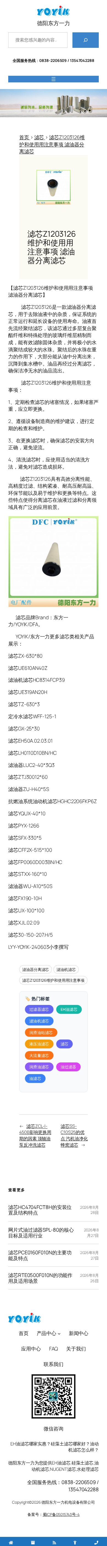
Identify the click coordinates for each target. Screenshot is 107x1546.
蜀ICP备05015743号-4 (61, 1514)
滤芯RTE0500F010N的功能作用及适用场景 (40, 1278)
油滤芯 (35, 1078)
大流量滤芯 (39, 1055)
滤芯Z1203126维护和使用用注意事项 (53, 980)
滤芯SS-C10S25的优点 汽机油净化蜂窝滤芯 (74, 1135)
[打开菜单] (53, 79)
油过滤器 (68, 1066)
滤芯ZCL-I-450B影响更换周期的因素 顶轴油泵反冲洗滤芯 (35, 1135)
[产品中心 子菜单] (59, 1333)
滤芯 (65, 1043)
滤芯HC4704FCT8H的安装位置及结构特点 (40, 1210)
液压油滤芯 (39, 1043)
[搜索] (85, 40)
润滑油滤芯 (39, 1066)
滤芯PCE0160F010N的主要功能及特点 (40, 1255)
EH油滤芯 (69, 1009)
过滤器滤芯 (39, 1009)
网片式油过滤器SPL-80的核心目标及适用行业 (41, 1232)
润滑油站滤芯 (41, 1032)
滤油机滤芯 (66, 969)
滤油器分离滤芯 (35, 969)
